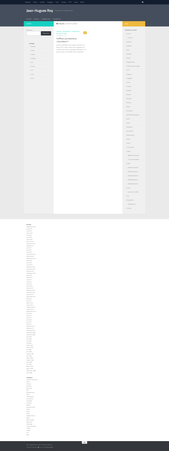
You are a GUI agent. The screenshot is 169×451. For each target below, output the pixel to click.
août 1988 (29, 373)
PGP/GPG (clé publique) (133, 115)
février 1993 (29, 366)
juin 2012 (28, 322)
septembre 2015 (31, 273)
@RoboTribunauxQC (133, 155)
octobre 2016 (30, 256)
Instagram (50, 2)
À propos (28, 19)
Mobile (28, 405)
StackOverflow (130, 135)
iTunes (128, 82)
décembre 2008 (30, 335)
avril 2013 (29, 320)
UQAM (128, 163)
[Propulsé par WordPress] (38, 447)
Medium (129, 94)
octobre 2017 (30, 246)
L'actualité (29, 401)
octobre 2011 (30, 328)
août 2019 (29, 229)
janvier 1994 (29, 358)
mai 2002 (29, 343)
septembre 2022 (31, 227)
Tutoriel (28, 428)
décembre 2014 (30, 290)
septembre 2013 (31, 311)
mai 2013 (29, 318)
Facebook (28, 2)
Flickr (57, 2)
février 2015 (29, 288)
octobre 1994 (30, 354)
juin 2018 (28, 235)
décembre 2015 (30, 267)
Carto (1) (129, 33)
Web (65, 33)
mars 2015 (29, 286)
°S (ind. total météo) (133, 159)
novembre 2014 (30, 292)
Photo (28, 413)
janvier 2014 (29, 305)
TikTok (128, 143)
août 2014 (29, 299)
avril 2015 (29, 284)
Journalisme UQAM (133, 192)
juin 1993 (28, 364)
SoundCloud (130, 131)
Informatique (67, 31)
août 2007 (29, 337)
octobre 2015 (30, 271)
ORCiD (128, 107)
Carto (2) (130, 38)
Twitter (35, 2)
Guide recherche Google (133, 66)
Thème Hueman (49, 447)
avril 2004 (29, 341)
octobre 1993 (30, 360)
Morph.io (129, 102)
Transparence (57, 19)
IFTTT (70, 2)
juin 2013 (28, 315)
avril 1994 (29, 356)
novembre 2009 (30, 332)
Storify (128, 139)
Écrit (27, 390)
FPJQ (27, 394)
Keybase (129, 90)
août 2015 (29, 275)
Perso (28, 411)
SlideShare (129, 127)
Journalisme (75, 31)
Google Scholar (131, 62)
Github (82, 2)
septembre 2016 (31, 258)
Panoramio (130, 111)
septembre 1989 (31, 371)
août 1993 (29, 362)
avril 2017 (29, 250)
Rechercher (29, 30)
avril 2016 (29, 263)
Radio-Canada (30, 420)
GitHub (128, 58)
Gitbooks (129, 54)
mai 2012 (29, 324)
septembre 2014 (31, 296)
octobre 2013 (30, 309)
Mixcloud (129, 98)
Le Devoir (29, 403)
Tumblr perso (130, 147)
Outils (28, 409)
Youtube (63, 2)
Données (59, 31)
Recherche (59, 33)
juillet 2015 (29, 277)
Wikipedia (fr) (130, 200)
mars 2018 (29, 239)
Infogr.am (129, 74)
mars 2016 (29, 265)
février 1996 (29, 347)
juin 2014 (28, 301)
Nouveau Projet (30, 407)
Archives (36, 19)
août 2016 (29, 260)
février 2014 (29, 303)
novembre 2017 (30, 243)
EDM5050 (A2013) (133, 180)
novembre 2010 (30, 330)
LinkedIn (42, 2)
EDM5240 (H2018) (133, 167)
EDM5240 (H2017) (133, 171)
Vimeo (76, 2)
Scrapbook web (45, 19)
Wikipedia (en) (132, 204)
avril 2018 (29, 237)
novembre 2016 (30, 254)
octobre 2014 (30, 294)
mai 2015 (29, 282)
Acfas (27, 382)
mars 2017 (29, 252)
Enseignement (30, 392)
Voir (27, 432)
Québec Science (30, 416)
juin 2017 (28, 248)
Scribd (128, 123)
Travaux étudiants (31, 426)
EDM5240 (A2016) (133, 176)
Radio (27, 418)
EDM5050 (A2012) (133, 184)
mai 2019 (29, 231)
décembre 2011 (30, 326)
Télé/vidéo (29, 424)
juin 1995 (28, 349)
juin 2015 (28, 279)
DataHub (129, 42)
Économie (29, 388)
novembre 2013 (30, 307)
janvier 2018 (29, 241)
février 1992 (29, 368)
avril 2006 (29, 339)
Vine (128, 196)
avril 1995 (29, 351)
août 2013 (29, 313)
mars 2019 (29, 233)
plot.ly (128, 119)
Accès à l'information (32, 380)
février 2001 (29, 345)
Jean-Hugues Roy (39, 10)
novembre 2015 (30, 269)
